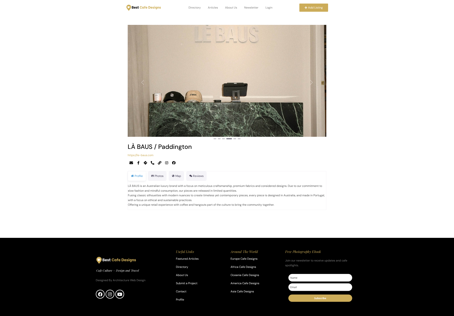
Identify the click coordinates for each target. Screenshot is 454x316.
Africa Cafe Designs (243, 267)
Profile (180, 299)
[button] (142, 82)
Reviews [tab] (198, 176)
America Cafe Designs (245, 283)
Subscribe (320, 298)
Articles (213, 7)
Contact (181, 291)
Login (268, 7)
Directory (195, 7)
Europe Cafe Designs (244, 259)
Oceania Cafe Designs (245, 275)
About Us (231, 7)
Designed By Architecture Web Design (120, 280)
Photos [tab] (159, 176)
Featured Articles (187, 259)
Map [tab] (178, 176)
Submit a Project (186, 283)
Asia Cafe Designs (242, 291)
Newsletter (251, 7)
